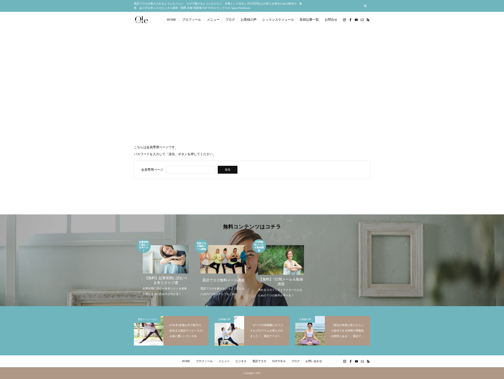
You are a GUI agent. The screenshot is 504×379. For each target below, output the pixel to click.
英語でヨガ (259, 361)
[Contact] (362, 20)
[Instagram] (344, 20)
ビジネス (240, 361)
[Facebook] (350, 20)
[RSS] (368, 20)
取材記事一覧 (309, 19)
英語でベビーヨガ (147, 319)
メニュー (213, 19)
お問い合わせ (314, 361)
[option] (166, 268)
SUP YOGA (278, 361)
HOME (171, 19)
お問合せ (331, 19)
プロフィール (191, 19)
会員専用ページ (152, 169)
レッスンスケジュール (278, 19)
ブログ (230, 19)
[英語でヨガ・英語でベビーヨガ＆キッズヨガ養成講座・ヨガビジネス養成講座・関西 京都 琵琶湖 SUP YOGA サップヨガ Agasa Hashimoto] (141, 20)
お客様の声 (249, 19)
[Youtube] (356, 20)
